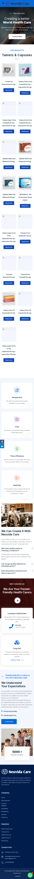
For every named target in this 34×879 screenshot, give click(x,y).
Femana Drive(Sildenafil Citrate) (25, 234)
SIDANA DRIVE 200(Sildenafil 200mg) (9, 160)
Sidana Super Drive (6, 829)
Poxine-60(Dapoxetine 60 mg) (8, 83)
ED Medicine (5, 811)
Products (3, 803)
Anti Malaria (4, 808)
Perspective (17, 397)
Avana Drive (4, 840)
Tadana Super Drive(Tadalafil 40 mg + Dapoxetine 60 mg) (9, 123)
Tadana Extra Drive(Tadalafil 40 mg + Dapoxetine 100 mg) (25, 123)
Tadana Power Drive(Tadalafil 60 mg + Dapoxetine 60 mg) (25, 84)
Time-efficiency (17, 456)
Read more (8, 90)
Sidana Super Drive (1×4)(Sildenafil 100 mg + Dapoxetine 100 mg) (9, 237)
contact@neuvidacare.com (12, 856)
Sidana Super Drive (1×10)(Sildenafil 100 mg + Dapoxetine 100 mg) (9, 350)
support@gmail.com (10, 858)
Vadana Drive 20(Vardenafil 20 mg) (8, 311)
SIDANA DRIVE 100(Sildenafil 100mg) (25, 160)
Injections (4, 814)
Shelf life (17, 485)
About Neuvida (5, 800)
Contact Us (4, 817)
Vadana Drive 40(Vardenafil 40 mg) (24, 311)
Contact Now (17, 36)
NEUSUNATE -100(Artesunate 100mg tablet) (25, 197)
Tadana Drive (5, 832)
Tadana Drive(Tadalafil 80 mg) (25, 276)
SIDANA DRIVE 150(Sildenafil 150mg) (8, 196)
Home (3, 797)
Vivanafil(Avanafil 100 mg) (9, 276)
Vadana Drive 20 (6, 835)
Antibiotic (4, 805)
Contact (17, 876)
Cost (17, 427)
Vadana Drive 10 (6, 837)
